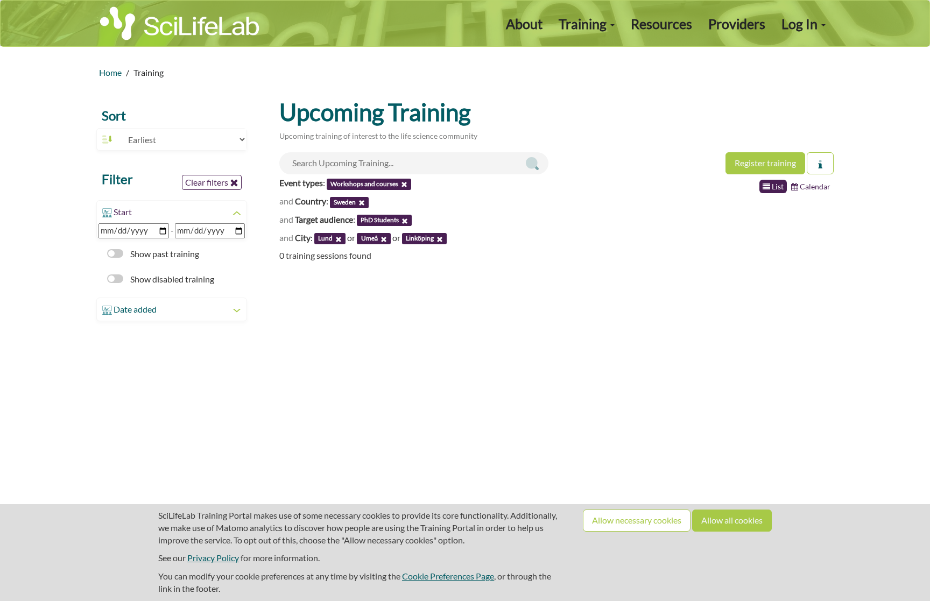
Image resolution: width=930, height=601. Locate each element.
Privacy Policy (213, 558)
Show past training (164, 254)
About (524, 24)
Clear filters (207, 182)
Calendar (814, 186)
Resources (661, 24)
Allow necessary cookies (636, 520)
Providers (736, 24)
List (777, 186)
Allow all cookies (732, 520)
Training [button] (584, 24)
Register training (765, 163)
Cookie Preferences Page (448, 576)
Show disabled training (171, 279)
